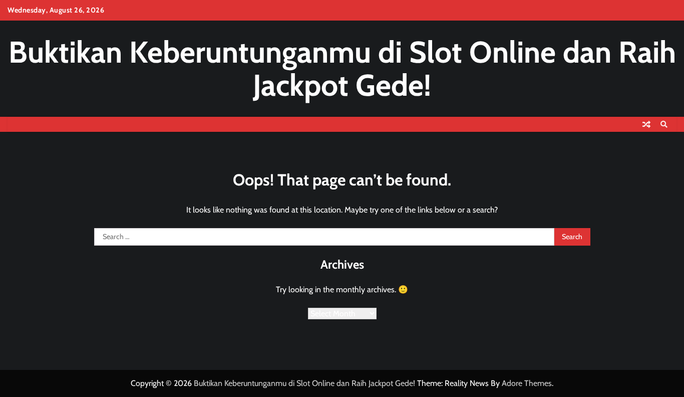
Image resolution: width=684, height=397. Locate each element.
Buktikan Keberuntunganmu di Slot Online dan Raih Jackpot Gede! (342, 68)
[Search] (663, 124)
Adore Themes (527, 383)
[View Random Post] (646, 124)
